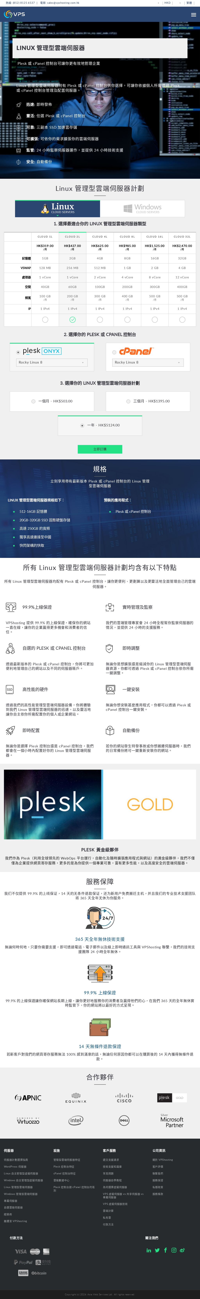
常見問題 (108, 1173)
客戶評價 (158, 1167)
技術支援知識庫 (112, 1167)
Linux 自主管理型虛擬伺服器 (21, 1173)
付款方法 (108, 1224)
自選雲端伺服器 (13, 1207)
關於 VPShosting (163, 1160)
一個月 (54, 401)
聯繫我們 (158, 1173)
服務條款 (158, 1194)
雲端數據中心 (62, 1180)
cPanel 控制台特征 (65, 1173)
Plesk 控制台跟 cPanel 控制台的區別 (74, 1189)
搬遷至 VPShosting (15, 1221)
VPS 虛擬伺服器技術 (115, 1204)
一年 (103, 425)
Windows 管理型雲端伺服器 (21, 1194)
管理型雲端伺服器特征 (67, 1160)
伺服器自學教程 (112, 1180)
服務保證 (158, 1180)
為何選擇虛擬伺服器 (115, 1187)
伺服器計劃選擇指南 (16, 1160)
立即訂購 (99, 449)
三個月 (151, 401)
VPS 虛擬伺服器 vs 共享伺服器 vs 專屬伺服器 (123, 1196)
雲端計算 (108, 1211)
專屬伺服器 (10, 1201)
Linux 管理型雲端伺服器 (18, 1187)
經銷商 (8, 1214)
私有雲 (107, 1218)
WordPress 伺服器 (15, 1167)
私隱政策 (158, 1187)
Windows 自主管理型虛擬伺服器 (23, 1180)
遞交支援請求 (111, 1160)
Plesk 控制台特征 (64, 1167)
